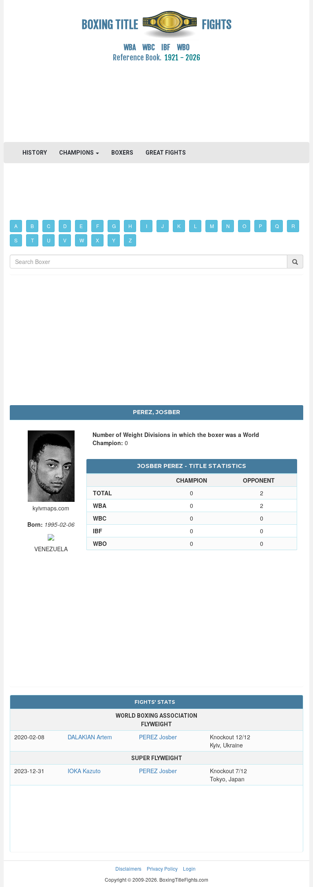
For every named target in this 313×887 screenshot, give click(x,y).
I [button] (146, 225)
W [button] (81, 240)
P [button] (260, 225)
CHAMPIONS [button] (77, 152)
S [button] (16, 240)
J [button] (162, 225)
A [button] (16, 225)
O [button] (244, 225)
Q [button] (277, 225)
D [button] (65, 225)
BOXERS (122, 152)
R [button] (293, 225)
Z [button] (130, 240)
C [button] (49, 225)
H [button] (130, 225)
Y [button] (113, 240)
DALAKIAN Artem (90, 737)
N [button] (228, 225)
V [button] (64, 240)
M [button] (212, 225)
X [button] (97, 240)
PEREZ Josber (158, 737)
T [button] (32, 240)
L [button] (195, 225)
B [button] (32, 225)
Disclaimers (128, 868)
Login (189, 868)
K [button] (179, 225)
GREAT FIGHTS (165, 152)
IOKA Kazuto (84, 771)
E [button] (81, 225)
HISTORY (34, 152)
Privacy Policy (162, 868)
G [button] (114, 225)
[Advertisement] (156, 97)
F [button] (97, 225)
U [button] (49, 240)
